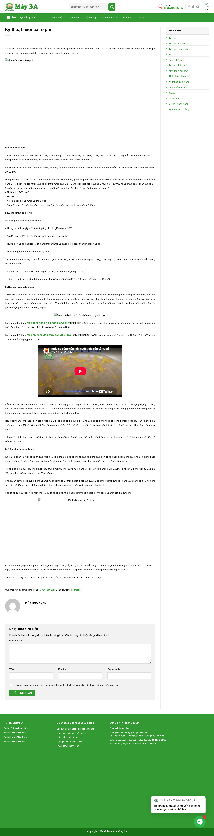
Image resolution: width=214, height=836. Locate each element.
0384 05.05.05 (173, 8)
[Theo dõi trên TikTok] (193, 6)
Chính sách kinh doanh (67, 737)
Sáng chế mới (176, 60)
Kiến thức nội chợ (178, 71)
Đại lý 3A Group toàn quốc (16, 728)
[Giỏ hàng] (207, 6)
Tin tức (172, 38)
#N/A (172, 93)
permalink (75, 590)
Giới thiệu (74, 17)
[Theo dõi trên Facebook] (189, 6)
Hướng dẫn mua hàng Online (70, 742)
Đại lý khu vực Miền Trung (15, 737)
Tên (12, 669)
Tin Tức (142, 17)
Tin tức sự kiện (177, 43)
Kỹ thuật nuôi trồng (179, 109)
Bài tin (172, 54)
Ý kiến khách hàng (178, 104)
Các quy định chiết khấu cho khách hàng (75, 729)
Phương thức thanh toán (68, 746)
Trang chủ (56, 17)
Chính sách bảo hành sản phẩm (71, 733)
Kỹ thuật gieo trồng (179, 82)
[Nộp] (112, 7)
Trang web (113, 669)
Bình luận (15, 640)
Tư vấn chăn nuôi (47, 590)
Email (62, 669)
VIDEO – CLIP (176, 98)
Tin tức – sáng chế (179, 49)
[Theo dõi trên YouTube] (197, 6)
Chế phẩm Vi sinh (178, 87)
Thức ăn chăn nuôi (179, 76)
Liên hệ (127, 17)
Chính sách (108, 17)
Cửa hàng (90, 17)
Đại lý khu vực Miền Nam (15, 741)
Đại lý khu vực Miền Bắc (15, 732)
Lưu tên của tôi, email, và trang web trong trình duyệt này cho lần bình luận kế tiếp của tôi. (66, 685)
